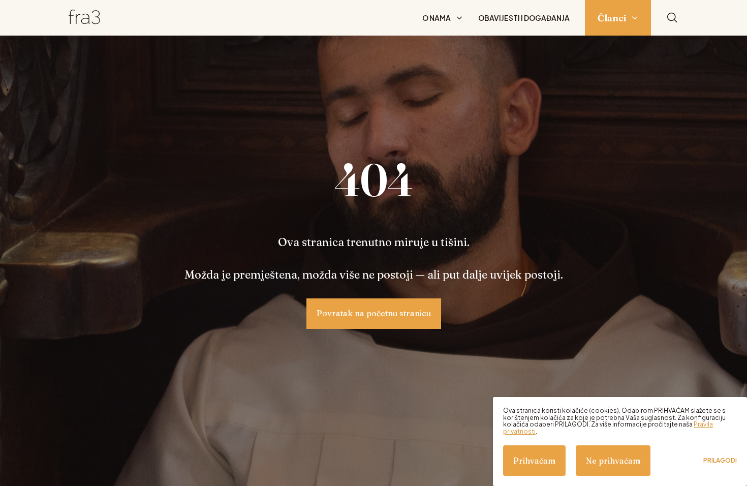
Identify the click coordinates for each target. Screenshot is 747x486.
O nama (436, 17)
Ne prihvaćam (613, 460)
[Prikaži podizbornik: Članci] (634, 17)
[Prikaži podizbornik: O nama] (459, 17)
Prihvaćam (534, 460)
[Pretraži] (672, 18)
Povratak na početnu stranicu (374, 313)
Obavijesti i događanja (524, 17)
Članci (612, 18)
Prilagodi (720, 460)
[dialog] (620, 441)
